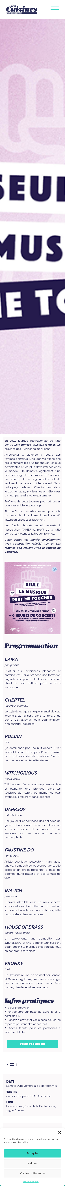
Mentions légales (31, 1181)
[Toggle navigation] (54, 9)
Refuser (32, 1163)
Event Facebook (32, 1044)
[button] (59, 1132)
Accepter (32, 1153)
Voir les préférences (32, 1173)
